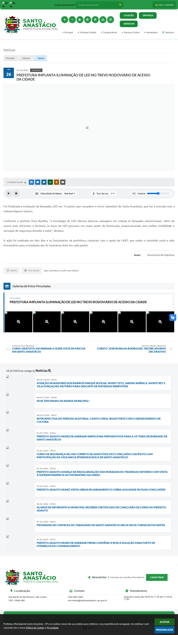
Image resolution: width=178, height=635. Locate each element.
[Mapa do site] (102, 19)
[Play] (8, 193)
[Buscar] (120, 4)
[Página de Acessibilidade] (110, 19)
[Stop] (16, 193)
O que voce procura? (64, 5)
